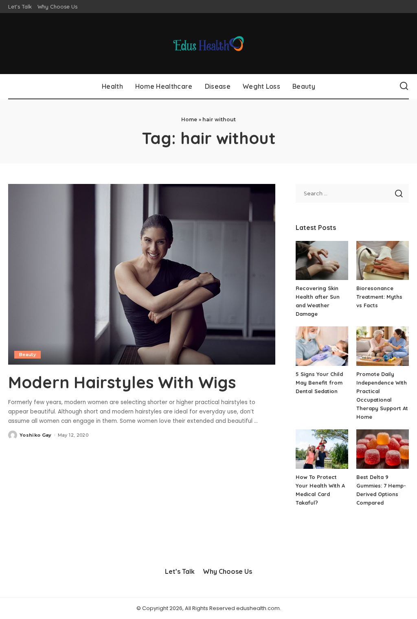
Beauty (27, 354)
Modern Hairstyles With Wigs (122, 382)
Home (189, 119)
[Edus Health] (209, 43)
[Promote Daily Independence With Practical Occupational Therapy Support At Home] (382, 346)
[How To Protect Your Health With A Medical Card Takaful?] (322, 449)
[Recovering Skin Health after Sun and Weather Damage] (322, 260)
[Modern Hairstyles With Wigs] (141, 274)
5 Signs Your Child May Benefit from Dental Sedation (319, 382)
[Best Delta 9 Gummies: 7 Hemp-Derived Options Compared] (382, 449)
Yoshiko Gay (36, 435)
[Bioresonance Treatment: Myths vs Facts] (382, 260)
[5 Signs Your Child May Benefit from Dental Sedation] (322, 346)
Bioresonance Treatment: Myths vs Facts (379, 296)
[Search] (404, 86)
